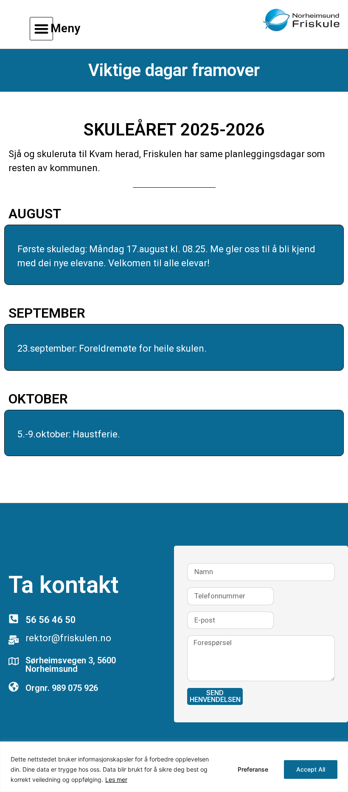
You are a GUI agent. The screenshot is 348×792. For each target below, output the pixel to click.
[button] (41, 28)
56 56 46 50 (50, 619)
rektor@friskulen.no (68, 638)
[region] (174, 766)
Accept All (310, 769)
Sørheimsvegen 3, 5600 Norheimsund (70, 664)
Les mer (116, 779)
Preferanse (253, 769)
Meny (65, 28)
